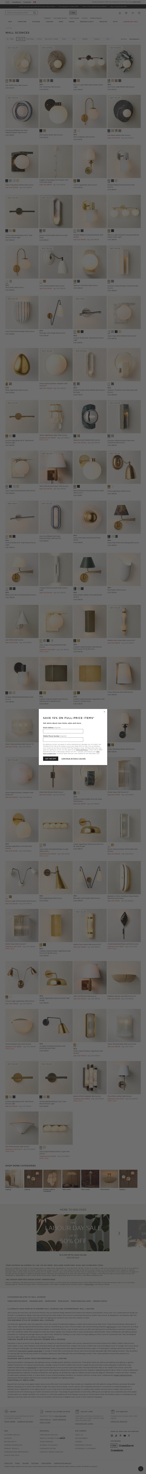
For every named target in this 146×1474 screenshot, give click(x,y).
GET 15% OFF (50, 759)
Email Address (51, 728)
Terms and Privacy (82, 750)
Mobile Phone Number (54, 736)
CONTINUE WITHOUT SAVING (73, 759)
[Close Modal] (104, 711)
